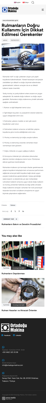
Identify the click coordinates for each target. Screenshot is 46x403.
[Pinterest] (19, 211)
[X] (15, 211)
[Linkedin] (23, 211)
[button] (32, 2)
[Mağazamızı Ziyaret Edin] (23, 377)
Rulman (13, 205)
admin (5, 40)
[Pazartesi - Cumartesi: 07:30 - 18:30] (23, 350)
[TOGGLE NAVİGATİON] (37, 10)
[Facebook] (11, 211)
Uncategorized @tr (10, 20)
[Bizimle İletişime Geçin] (23, 363)
